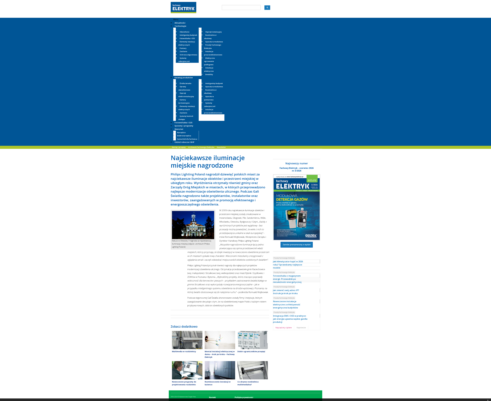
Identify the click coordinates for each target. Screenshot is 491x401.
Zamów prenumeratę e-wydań (297, 244)
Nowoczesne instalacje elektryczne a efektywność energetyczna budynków (286, 304)
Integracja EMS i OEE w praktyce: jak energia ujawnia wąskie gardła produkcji (290, 319)
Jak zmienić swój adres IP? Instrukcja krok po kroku (286, 292)
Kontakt (212, 397)
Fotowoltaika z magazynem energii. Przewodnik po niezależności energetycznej (287, 278)
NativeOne (220, 388)
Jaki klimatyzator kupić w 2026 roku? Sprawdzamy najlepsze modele (288, 264)
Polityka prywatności (244, 397)
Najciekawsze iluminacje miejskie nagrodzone (208, 161)
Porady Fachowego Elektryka (284, 258)
